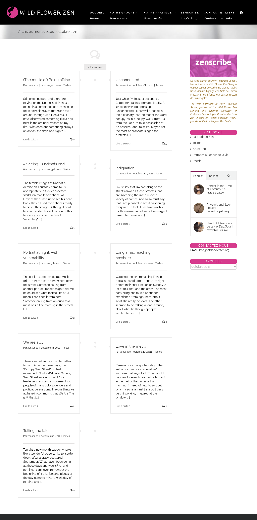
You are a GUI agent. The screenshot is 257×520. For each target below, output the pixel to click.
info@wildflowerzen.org (214, 250)
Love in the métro (131, 346)
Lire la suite (29, 139)
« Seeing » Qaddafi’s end (44, 164)
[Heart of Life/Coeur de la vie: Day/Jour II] (199, 223)
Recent (213, 175)
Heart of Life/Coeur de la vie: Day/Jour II (220, 225)
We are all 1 (33, 342)
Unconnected (127, 80)
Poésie (197, 161)
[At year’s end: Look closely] (199, 205)
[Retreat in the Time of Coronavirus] (199, 186)
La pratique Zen (203, 136)
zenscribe (33, 85)
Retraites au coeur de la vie (210, 155)
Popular (198, 175)
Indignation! (126, 168)
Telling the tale (36, 430)
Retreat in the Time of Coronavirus (219, 187)
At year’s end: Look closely (219, 206)
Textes (67, 85)
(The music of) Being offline (46, 80)
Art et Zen (199, 148)
